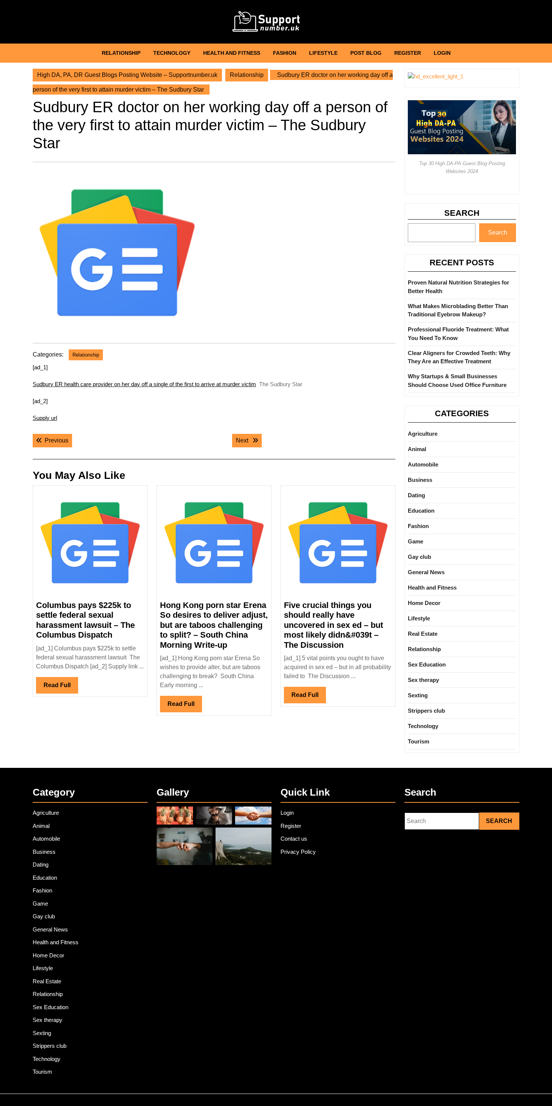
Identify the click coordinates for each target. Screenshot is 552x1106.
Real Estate (422, 633)
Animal (417, 449)
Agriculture (422, 433)
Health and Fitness (231, 53)
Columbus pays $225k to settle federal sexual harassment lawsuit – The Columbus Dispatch (85, 620)
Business (420, 480)
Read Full (61, 688)
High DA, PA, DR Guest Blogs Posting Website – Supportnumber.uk (127, 75)
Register (407, 53)
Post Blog (366, 53)
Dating (416, 495)
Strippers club (426, 710)
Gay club (419, 557)
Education (421, 510)
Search (462, 213)
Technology (171, 53)
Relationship (121, 53)
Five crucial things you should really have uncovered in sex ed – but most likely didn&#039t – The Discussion (333, 625)
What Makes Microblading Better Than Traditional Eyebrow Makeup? (458, 310)
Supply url (45, 418)
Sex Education (427, 664)
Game (415, 541)
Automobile (423, 464)
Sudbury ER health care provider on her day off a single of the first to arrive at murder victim (144, 384)
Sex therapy (423, 680)
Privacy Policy (298, 852)
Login (442, 53)
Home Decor (424, 603)
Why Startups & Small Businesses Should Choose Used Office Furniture (457, 380)
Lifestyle (323, 53)
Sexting (418, 695)
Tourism (418, 741)
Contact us (294, 838)
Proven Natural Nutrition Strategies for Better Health (458, 286)
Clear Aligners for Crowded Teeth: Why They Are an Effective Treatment (459, 357)
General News (426, 572)
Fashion (284, 53)
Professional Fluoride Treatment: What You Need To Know (458, 333)
